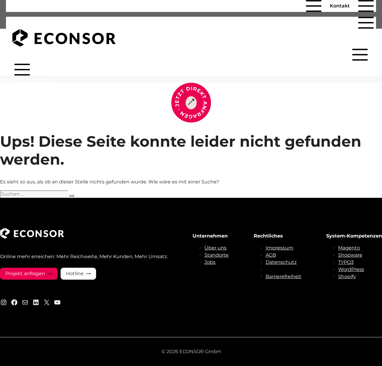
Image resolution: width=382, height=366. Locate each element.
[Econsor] (64, 45)
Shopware (350, 255)
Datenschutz (281, 262)
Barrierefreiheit (283, 276)
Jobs (209, 262)
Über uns (215, 248)
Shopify (347, 276)
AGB (271, 255)
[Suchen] (71, 196)
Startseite (11, 79)
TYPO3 (346, 262)
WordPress (37, 79)
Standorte (216, 255)
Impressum (279, 248)
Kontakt (340, 6)
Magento (349, 248)
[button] (298, 6)
